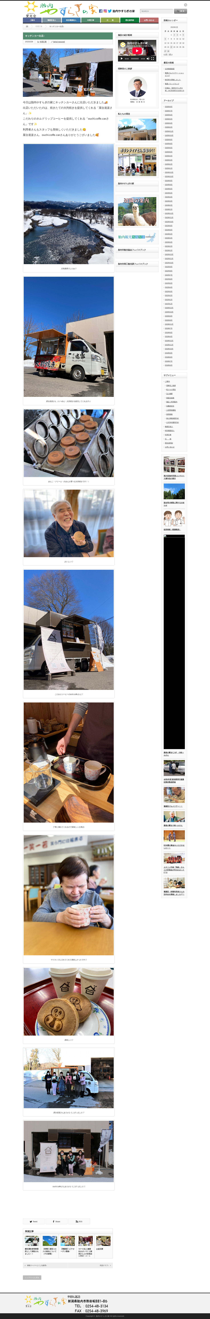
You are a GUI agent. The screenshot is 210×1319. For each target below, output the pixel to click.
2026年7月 (168, 111)
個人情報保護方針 (172, 418)
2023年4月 (168, 238)
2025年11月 (169, 131)
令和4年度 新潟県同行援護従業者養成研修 (174, 780)
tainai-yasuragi (59, 42)
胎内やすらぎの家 (103, 1316)
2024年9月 (168, 180)
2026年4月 (168, 123)
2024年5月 (168, 193)
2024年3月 (168, 201)
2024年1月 (168, 209)
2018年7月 (168, 361)
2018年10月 (169, 349)
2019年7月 (168, 328)
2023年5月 (168, 234)
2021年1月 (168, 304)
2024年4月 (168, 197)
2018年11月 (169, 345)
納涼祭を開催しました (173, 80)
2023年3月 (168, 242)
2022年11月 (169, 258)
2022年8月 (168, 271)
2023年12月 (169, 213)
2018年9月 (168, 353)
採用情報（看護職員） (172, 530)
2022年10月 (169, 263)
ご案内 (32, 20)
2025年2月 (168, 164)
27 (165, 51)
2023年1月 (168, 250)
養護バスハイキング (172, 84)
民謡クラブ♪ (104, 1265)
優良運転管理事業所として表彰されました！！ (32, 1251)
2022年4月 (168, 287)
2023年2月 (168, 246)
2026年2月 (168, 127)
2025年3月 (168, 160)
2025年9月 (168, 139)
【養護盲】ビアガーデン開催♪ (67, 1250)
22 (171, 47)
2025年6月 (168, 148)
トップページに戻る (32, 1277)
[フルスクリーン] (152, 58)
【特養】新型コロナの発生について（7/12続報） (49, 1251)
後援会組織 (170, 398)
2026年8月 (168, 107)
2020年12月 (169, 308)
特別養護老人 (71, 20)
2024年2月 (168, 205)
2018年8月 (168, 357)
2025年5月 (168, 152)
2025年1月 (168, 168)
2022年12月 (169, 254)
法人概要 (169, 394)
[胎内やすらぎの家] (61, 17)
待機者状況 (170, 406)
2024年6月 (168, 189)
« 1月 (165, 54)
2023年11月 (169, 217)
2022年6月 (168, 279)
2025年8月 (168, 143)
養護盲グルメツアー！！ (173, 806)
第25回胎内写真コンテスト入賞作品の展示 (174, 477)
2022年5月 (168, 283)
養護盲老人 (51, 20)
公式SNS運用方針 (172, 422)
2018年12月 (169, 341)
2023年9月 (168, 226)
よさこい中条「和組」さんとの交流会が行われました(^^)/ (174, 870)
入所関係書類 (171, 410)
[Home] (27, 26)
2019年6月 (168, 332)
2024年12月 (169, 172)
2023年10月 (169, 222)
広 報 (110, 20)
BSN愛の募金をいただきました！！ (174, 846)
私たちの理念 (171, 389)
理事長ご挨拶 (171, 385)
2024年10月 (169, 176)
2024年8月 (168, 184)
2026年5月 (168, 119)
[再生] (121, 58)
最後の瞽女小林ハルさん (173, 825)
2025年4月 (168, 156)
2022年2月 (168, 295)
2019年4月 (168, 336)
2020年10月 (169, 312)
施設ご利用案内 (171, 402)
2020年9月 (168, 316)
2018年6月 (168, 365)
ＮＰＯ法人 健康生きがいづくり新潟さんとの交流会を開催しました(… (85, 1254)
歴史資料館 (129, 20)
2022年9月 (168, 267)
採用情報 (169, 414)
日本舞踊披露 (169, 69)
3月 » (170, 54)
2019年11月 (169, 324)
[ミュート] (148, 58)
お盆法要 (99, 1249)
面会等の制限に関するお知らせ (174, 504)
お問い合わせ (149, 20)
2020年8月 (168, 320)
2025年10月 (169, 135)
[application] (137, 50)
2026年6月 (168, 115)
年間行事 (90, 20)
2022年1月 (168, 299)
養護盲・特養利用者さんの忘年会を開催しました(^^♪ (174, 893)
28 (168, 51)
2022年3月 (168, 291)
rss (185, 4)
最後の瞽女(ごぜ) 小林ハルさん (174, 754)
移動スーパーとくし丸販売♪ (37, 1265)
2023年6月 (168, 230)
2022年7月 (168, 275)
